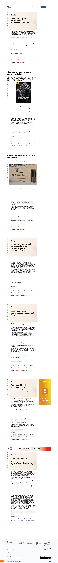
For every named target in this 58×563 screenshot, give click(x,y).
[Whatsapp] (7, 558)
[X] (11, 558)
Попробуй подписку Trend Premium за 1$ (19, 62)
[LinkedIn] (17, 558)
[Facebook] (9, 558)
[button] (7, 12)
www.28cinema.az (14, 127)
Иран (12, 53)
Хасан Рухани (21, 430)
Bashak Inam (13, 361)
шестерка (15, 430)
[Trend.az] (10, 7)
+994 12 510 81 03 (9, 551)
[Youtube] (13, 558)
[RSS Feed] (19, 558)
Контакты (28, 544)
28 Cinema (12, 136)
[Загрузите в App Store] (42, 558)
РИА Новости (29, 34)
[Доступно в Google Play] (48, 558)
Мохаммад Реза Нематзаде (18, 53)
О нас (27, 542)
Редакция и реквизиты (30, 543)
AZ (48, 561)
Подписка (37, 542)
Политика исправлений (30, 548)
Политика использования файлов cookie (47, 548)
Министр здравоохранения (21, 220)
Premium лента (20, 543)
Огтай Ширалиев (13, 220)
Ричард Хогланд (13, 286)
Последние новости (21, 542)
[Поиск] (32, 7)
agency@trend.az (9, 552)
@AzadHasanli (16, 357)
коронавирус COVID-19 (30, 220)
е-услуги (12, 513)
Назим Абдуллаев (19, 361)
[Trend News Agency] (9, 542)
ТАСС (22, 406)
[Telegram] (15, 558)
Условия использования (47, 542)
